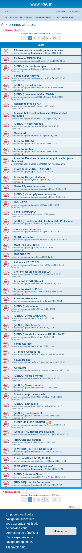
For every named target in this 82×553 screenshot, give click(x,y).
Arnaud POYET (38, 477)
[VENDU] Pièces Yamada (28, 123)
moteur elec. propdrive (27, 229)
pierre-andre (37, 301)
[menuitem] (6, 11)
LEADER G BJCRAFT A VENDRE (33, 169)
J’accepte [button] (60, 531)
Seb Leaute (36, 53)
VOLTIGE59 (36, 292)
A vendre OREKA (24, 141)
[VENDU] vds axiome (26, 306)
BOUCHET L (37, 118)
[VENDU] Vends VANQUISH (30, 315)
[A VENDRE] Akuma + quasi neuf (33, 466)
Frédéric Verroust (39, 239)
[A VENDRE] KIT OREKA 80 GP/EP (34, 449)
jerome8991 (36, 97)
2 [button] (34, 38)
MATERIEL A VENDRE (27, 245)
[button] (24, 38)
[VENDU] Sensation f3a (27, 85)
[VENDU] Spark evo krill (28, 413)
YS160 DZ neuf (22, 359)
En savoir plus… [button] (17, 547)
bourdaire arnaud (39, 189)
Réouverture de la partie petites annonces (38, 50)
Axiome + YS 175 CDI (26, 262)
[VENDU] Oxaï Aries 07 (27, 325)
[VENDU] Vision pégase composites (35, 194)
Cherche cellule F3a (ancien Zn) (32, 271)
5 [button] (47, 38)
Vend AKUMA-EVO (25, 211)
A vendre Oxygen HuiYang (29, 177)
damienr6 (35, 126)
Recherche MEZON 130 (27, 58)
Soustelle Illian (37, 265)
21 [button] (54, 38)
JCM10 (34, 143)
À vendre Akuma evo (26, 298)
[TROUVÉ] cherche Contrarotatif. (33, 482)
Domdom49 (36, 284)
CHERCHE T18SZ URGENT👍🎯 (32, 422)
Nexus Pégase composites (29, 186)
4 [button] (42, 38)
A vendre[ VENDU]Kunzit (28, 281)
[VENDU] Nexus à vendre (28, 385)
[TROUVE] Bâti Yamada (27, 439)
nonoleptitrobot (38, 61)
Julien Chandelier (39, 164)
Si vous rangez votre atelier (30, 394)
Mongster (35, 452)
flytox (33, 179)
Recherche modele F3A (27, 103)
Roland (34, 378)
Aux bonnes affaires (18, 24)
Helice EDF (20, 202)
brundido (35, 135)
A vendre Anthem (24, 149)
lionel (33, 442)
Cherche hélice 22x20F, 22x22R (32, 458)
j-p (32, 171)
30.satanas (36, 274)
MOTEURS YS (22, 254)
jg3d (33, 309)
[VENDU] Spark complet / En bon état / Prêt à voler (44, 221)
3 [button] (38, 38)
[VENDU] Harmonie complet (30, 66)
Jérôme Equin (37, 354)
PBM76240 (36, 406)
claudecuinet (37, 87)
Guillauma (35, 223)
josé (33, 106)
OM (33, 318)
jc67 (33, 214)
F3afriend (35, 416)
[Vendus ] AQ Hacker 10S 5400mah (34, 431)
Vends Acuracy (22, 343)
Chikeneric (36, 69)
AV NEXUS (20, 367)
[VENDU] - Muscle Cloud (28, 474)
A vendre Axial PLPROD (28, 289)
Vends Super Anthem (26, 75)
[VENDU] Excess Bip (26, 403)
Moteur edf (20, 133)
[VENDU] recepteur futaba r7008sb (34, 94)
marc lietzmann (38, 461)
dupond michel (37, 425)
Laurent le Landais (39, 370)
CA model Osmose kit (27, 351)
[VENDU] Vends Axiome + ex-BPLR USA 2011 (40, 334)
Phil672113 (36, 397)
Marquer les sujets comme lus (35, 33)
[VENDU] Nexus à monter (28, 375)
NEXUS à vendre (23, 237)
